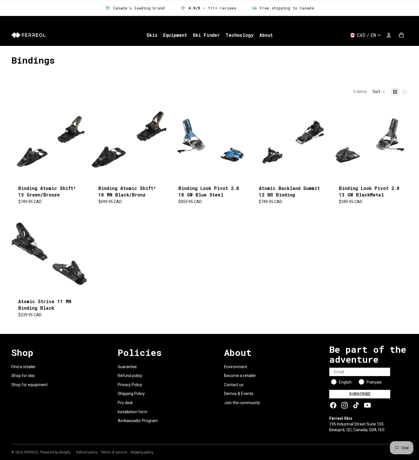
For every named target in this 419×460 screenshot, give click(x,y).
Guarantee (127, 366)
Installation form (132, 412)
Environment (235, 366)
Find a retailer (23, 366)
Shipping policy (141, 452)
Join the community (242, 402)
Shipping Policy (131, 393)
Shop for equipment (29, 384)
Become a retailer (240, 375)
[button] (379, 92)
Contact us (233, 384)
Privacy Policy (130, 384)
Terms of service (114, 452)
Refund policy (130, 375)
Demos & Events (238, 393)
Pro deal (125, 402)
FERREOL (31, 452)
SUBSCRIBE (360, 394)
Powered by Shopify (55, 452)
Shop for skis (23, 375)
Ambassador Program (138, 420)
